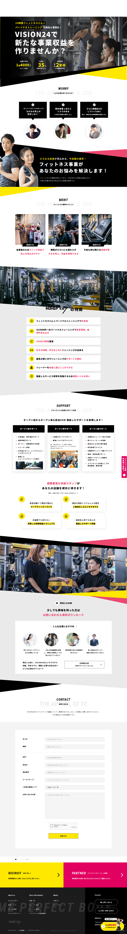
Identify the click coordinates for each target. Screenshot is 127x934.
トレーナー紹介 (34, 905)
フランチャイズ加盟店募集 (37, 913)
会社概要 (21, 930)
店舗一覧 (32, 901)
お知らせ (56, 901)
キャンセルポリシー (14, 913)
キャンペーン (57, 905)
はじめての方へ (13, 901)
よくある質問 (12, 909)
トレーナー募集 (34, 909)
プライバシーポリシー (34, 930)
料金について (12, 905)
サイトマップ (12, 930)
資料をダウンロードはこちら (84, 664)
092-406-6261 (107, 911)
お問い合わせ (107, 902)
